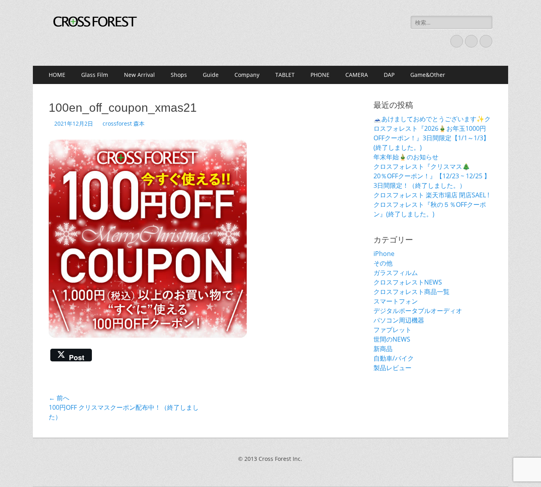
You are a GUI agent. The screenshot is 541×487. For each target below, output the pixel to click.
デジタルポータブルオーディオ (417, 310)
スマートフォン (395, 301)
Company (246, 74)
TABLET (285, 74)
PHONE (320, 74)
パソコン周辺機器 (398, 320)
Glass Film (94, 74)
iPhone (383, 253)
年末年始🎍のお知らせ (405, 157)
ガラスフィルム (395, 272)
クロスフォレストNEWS (407, 282)
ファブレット (392, 329)
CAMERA (356, 74)
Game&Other (427, 74)
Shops (179, 74)
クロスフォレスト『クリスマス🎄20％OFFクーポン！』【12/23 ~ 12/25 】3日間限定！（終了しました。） (431, 176)
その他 (382, 263)
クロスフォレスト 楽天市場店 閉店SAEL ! (431, 195)
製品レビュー (392, 367)
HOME (57, 74)
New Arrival (139, 74)
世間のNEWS (391, 339)
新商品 (382, 348)
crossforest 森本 (124, 123)
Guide (211, 74)
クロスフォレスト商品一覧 (411, 291)
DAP (389, 74)
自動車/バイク (393, 358)
